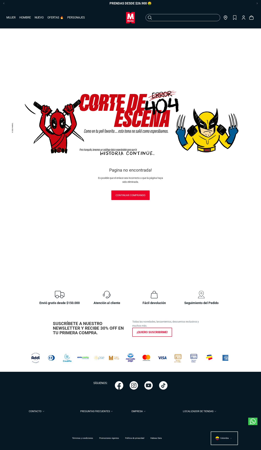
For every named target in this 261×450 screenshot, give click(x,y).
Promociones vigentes (109, 438)
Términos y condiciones (82, 438)
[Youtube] (148, 385)
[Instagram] (134, 385)
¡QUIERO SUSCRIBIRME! (152, 332)
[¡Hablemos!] (252, 421)
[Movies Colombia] (130, 17)
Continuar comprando (130, 195)
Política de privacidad (134, 438)
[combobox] (178, 17)
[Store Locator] (225, 17)
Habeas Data (156, 438)
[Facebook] (119, 385)
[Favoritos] (235, 18)
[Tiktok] (163, 385)
